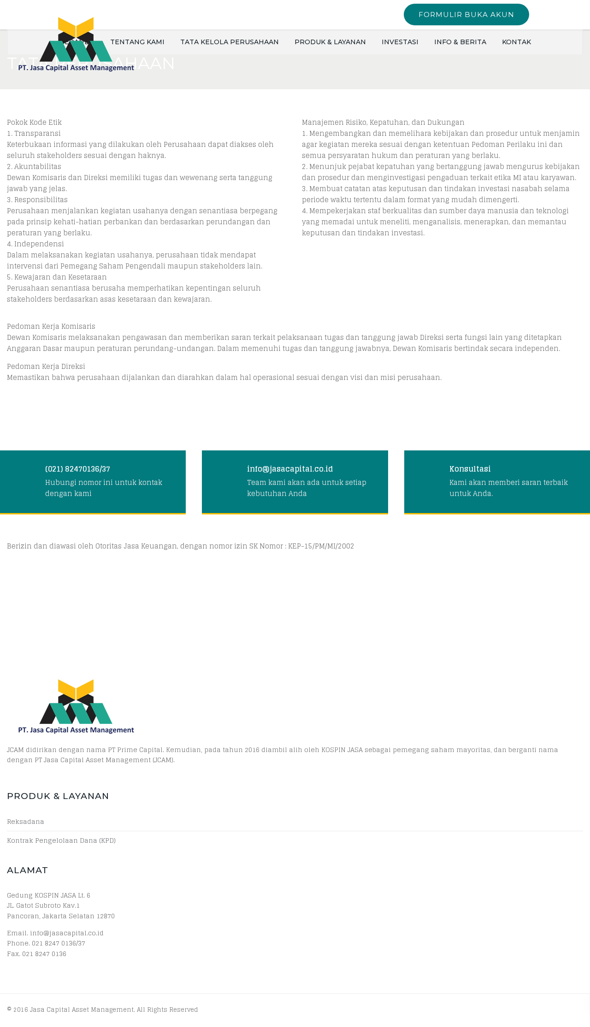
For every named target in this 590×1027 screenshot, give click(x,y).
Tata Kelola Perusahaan (229, 42)
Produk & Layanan (330, 42)
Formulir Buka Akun (466, 14)
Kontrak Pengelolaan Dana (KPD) (61, 840)
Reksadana (25, 821)
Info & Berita (460, 42)
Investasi (400, 42)
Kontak (516, 42)
